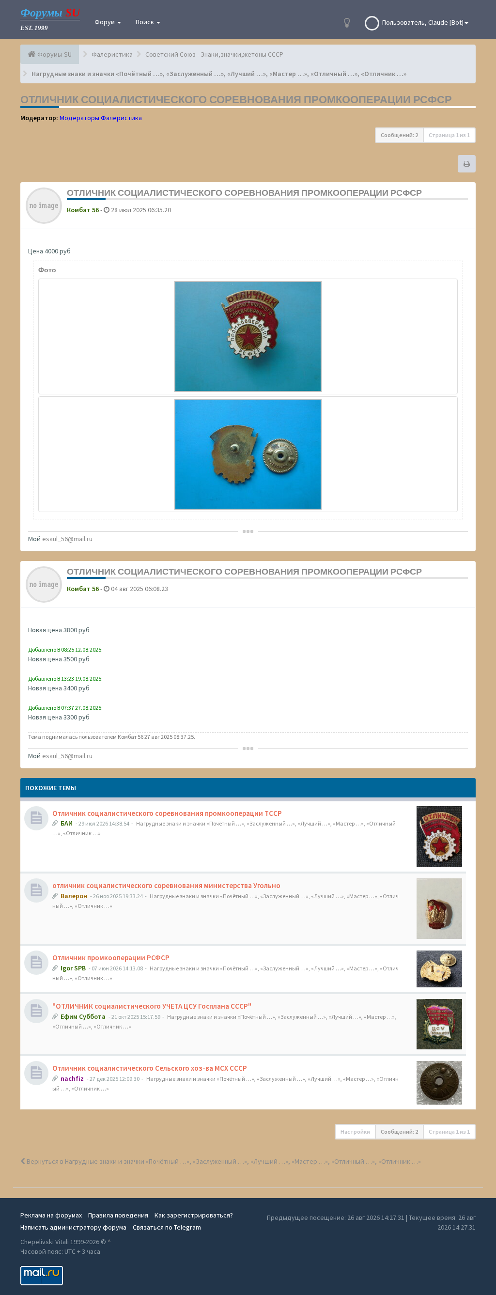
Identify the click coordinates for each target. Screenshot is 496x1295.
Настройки (355, 1131)
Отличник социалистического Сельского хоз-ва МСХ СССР (149, 1068)
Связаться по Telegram (167, 1227)
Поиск (145, 21)
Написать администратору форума (73, 1227)
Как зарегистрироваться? (194, 1215)
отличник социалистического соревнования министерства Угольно (166, 885)
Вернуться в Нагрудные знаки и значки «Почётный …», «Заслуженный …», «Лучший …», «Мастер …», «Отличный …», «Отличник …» (223, 1161)
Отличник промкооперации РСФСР (111, 957)
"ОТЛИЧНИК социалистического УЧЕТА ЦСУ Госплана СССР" (151, 1006)
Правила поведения (118, 1215)
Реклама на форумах (51, 1215)
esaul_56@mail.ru (67, 538)
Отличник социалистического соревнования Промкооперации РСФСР (236, 99)
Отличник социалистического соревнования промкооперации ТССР (167, 813)
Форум (105, 21)
